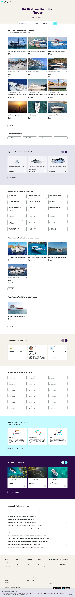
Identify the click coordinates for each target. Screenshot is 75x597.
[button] (19, 32)
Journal (39, 559)
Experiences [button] (29, 559)
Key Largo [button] (51, 579)
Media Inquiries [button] (8, 566)
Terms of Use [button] (34, 593)
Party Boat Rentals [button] (30, 580)
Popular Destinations (53, 559)
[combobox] (25, 23)
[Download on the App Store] (11, 448)
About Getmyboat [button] (8, 562)
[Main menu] (73, 2)
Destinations (40, 568)
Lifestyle (39, 564)
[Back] (62, 152)
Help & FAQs (62, 562)
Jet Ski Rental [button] (29, 564)
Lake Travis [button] (51, 570)
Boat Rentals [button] (29, 562)
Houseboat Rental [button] (30, 568)
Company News (41, 562)
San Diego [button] (51, 568)
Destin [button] (50, 581)
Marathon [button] (50, 583)
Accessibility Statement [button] (9, 574)
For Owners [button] (18, 564)
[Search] (55, 23)
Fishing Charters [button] (30, 566)
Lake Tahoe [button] (51, 566)
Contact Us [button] (7, 582)
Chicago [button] (50, 574)
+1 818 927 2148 (63, 564)
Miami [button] (50, 562)
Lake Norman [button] (51, 577)
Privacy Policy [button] (28, 594)
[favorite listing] (26, 49)
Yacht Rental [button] (29, 572)
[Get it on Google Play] (20, 448)
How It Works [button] (18, 562)
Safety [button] (17, 568)
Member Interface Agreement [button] (8, 578)
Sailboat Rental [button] (29, 574)
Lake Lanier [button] (51, 564)
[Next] (66, 152)
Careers (6, 564)
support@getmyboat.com (65, 566)
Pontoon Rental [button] (30, 570)
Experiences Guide (41, 566)
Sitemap (6, 580)
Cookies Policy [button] (7, 572)
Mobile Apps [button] (18, 566)
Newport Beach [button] (52, 572)
